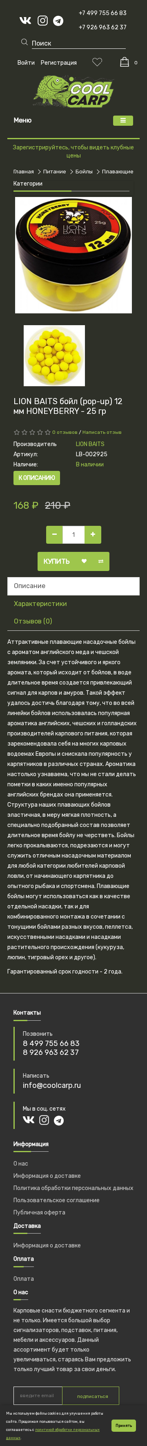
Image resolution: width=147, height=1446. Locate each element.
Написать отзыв (102, 432)
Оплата (23, 1278)
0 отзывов (65, 432)
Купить (57, 561)
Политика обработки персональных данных (73, 1188)
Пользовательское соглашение (56, 1200)
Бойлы (84, 171)
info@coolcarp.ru (52, 1085)
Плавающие (118, 171)
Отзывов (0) (33, 621)
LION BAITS (90, 444)
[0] (124, 62)
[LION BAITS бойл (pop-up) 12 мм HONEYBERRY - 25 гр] (73, 255)
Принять (124, 1426)
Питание (54, 171)
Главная (23, 171)
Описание (29, 586)
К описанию (37, 478)
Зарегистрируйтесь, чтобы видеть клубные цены (73, 151)
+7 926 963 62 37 (103, 27)
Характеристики (40, 604)
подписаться (92, 1396)
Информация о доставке (47, 1176)
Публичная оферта (39, 1212)
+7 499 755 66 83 (103, 13)
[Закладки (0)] (97, 62)
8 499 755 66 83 (51, 1043)
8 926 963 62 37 (51, 1052)
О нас (20, 1163)
